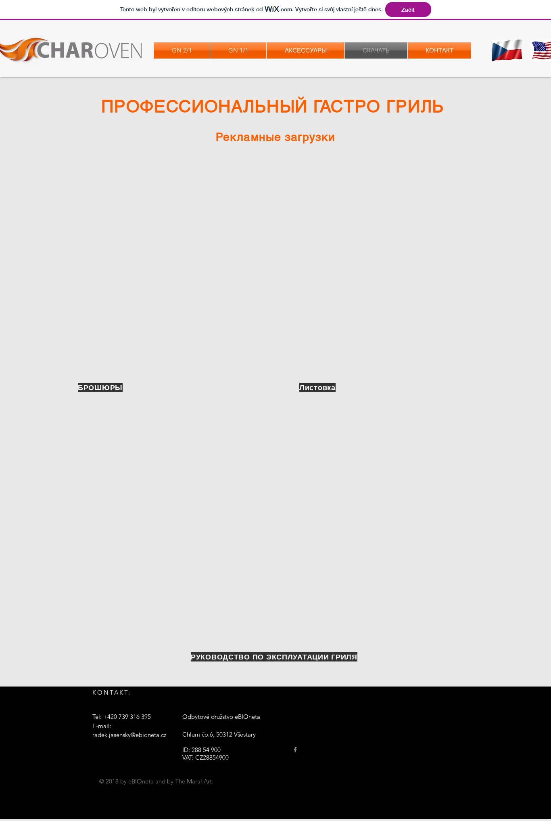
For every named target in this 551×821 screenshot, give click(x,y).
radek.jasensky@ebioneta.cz (129, 735)
